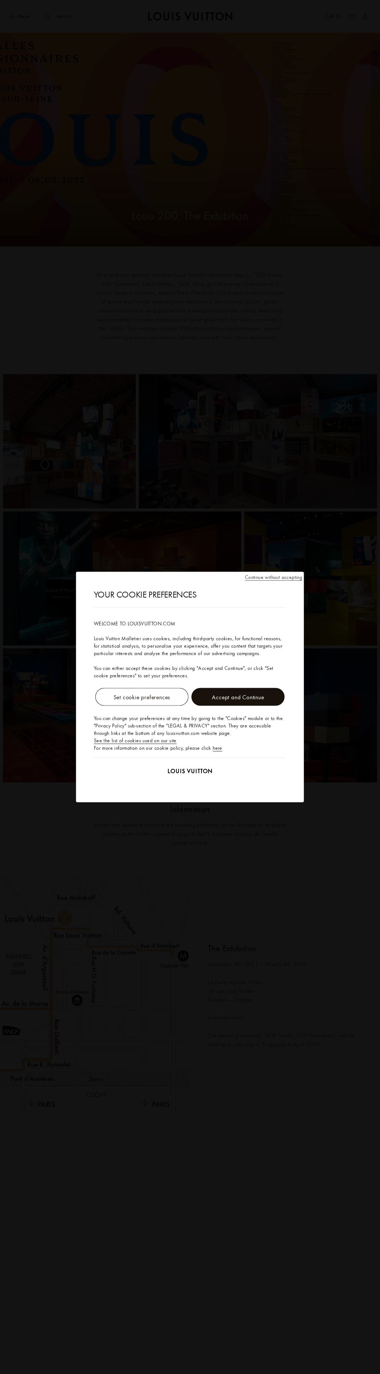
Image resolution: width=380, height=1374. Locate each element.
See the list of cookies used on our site (135, 740)
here (217, 748)
